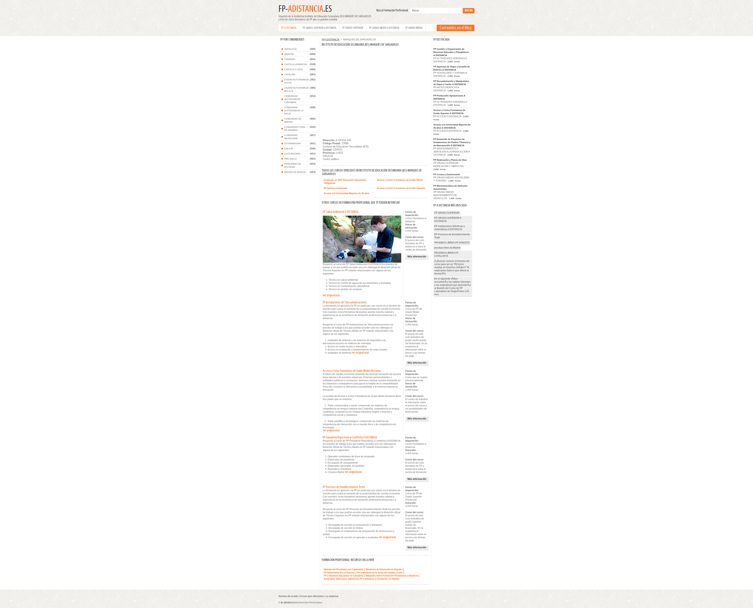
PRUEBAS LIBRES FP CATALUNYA (446, 254)
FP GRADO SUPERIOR (352, 28)
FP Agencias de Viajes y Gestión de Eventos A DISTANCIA (451, 68)
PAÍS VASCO (290, 159)
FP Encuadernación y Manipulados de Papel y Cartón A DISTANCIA (451, 82)
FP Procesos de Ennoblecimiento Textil (344, 487)
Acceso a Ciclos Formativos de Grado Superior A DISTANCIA (449, 111)
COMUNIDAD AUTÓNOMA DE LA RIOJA (293, 110)
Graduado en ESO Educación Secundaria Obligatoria (345, 181)
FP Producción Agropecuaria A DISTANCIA (449, 97)
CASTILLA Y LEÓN (293, 69)
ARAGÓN (289, 54)
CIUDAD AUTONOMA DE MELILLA (296, 89)
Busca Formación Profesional (393, 10)
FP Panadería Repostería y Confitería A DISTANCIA (350, 437)
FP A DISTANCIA (288, 28)
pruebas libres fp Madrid (447, 247)
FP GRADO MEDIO (414, 28)
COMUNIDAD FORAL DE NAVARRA (295, 128)
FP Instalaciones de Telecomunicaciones (345, 302)
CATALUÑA (289, 74)
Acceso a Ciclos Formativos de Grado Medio (400, 180)
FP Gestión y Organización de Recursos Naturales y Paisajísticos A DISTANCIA (451, 52)
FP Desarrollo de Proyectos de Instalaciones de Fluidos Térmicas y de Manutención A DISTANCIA (451, 142)
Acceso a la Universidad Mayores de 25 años (346, 193)
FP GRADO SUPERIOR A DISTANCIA (319, 28)
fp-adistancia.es (289, 602)
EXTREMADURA (292, 143)
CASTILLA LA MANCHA (295, 64)
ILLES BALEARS (292, 153)
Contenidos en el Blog (455, 28)
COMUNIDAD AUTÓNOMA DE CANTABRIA (292, 99)
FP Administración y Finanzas (339, 572)
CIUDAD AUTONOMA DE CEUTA (296, 81)
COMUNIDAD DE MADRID (292, 120)
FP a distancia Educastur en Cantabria (343, 575)
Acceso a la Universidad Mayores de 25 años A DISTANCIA (451, 126)
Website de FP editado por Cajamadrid (343, 569)
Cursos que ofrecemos (312, 596)
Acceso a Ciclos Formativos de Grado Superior (401, 188)
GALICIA (288, 148)
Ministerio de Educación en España (384, 569)
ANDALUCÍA (290, 49)
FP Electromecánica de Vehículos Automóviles (450, 187)
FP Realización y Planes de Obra (450, 160)
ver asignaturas (331, 295)
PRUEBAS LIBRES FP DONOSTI (451, 242)
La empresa (332, 596)
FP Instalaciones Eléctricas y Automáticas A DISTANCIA (449, 228)
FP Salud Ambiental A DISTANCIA (340, 212)
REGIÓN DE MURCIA (295, 172)
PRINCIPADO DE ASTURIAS (292, 165)
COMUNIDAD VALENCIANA (291, 137)
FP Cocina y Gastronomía (446, 174)
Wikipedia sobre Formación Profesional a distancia (392, 575)
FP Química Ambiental (335, 188)
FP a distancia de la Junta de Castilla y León (380, 572)
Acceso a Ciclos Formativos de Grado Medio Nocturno (352, 371)
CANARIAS (289, 59)
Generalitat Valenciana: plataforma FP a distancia (349, 579)
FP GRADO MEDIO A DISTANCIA (384, 28)
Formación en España (388, 579)
